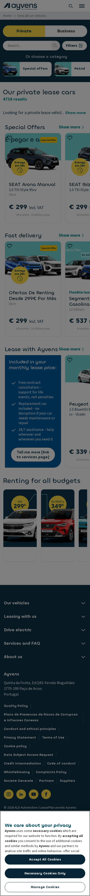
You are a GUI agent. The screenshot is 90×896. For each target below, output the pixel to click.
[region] (45, 853)
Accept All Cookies (45, 859)
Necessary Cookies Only (45, 873)
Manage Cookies (45, 887)
